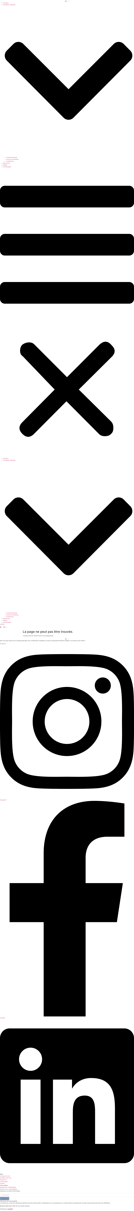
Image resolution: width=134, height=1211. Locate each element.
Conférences (10, 161)
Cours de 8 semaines (12, 159)
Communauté (7, 167)
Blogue (5, 165)
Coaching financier (11, 157)
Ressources (6, 163)
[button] (67, 312)
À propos (6, 3)
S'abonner (5, 1198)
